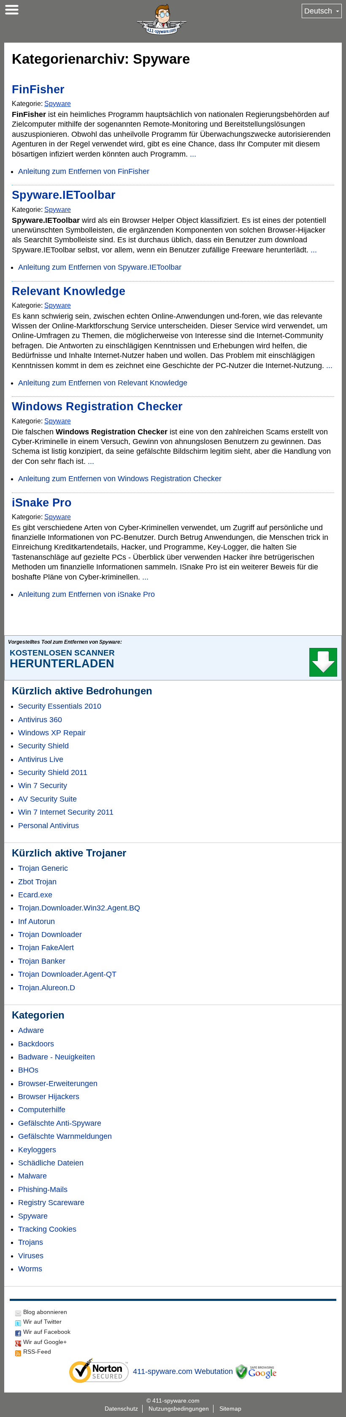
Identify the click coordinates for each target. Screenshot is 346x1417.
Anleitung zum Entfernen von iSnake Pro (86, 594)
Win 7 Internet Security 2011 (66, 812)
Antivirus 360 (40, 719)
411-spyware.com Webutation (183, 1371)
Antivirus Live (40, 759)
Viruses (30, 1256)
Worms (30, 1269)
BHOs (28, 1070)
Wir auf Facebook (46, 1331)
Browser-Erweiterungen (57, 1083)
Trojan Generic (43, 868)
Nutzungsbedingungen (179, 1408)
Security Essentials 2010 (59, 706)
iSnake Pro (42, 502)
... (193, 154)
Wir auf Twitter (42, 1321)
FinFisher (38, 89)
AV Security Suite (47, 799)
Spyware (57, 103)
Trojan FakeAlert (46, 947)
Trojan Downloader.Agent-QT (67, 974)
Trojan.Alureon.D (46, 988)
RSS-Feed (37, 1351)
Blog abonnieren (45, 1312)
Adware (31, 1030)
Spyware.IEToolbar (64, 195)
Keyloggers (37, 1150)
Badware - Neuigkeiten (56, 1057)
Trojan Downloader (50, 934)
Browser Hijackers (48, 1096)
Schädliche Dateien (51, 1163)
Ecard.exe (35, 895)
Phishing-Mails (43, 1189)
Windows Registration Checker (97, 406)
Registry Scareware (51, 1202)
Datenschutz (121, 1408)
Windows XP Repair (52, 733)
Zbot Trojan (37, 882)
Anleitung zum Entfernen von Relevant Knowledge (102, 383)
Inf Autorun (36, 921)
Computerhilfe (41, 1109)
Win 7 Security (42, 785)
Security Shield (43, 746)
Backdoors (36, 1044)
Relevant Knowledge (68, 291)
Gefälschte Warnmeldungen (65, 1136)
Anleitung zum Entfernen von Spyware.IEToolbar (99, 267)
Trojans (30, 1242)
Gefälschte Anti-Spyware (59, 1123)
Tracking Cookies (47, 1229)
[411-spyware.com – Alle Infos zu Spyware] (161, 19)
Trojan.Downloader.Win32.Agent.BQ (79, 908)
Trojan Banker (41, 961)
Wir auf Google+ (45, 1341)
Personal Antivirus (48, 825)
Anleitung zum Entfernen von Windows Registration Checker (120, 478)
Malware (32, 1176)
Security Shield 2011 (52, 772)
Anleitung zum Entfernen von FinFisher (83, 171)
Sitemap (230, 1408)
